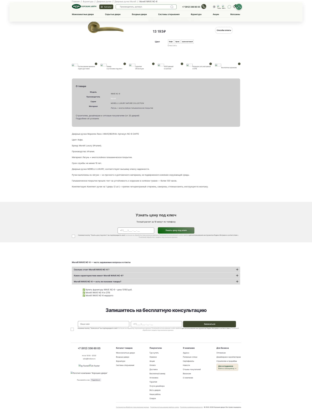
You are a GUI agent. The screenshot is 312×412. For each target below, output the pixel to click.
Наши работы (155, 394)
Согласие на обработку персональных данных (141, 235)
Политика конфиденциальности (191, 407)
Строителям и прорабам (226, 361)
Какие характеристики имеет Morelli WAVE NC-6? (98, 275)
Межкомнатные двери (83, 14)
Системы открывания (169, 14)
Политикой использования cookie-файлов (174, 235)
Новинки (153, 357)
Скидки (153, 398)
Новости (186, 365)
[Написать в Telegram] (84, 366)
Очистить (172, 45)
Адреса (186, 353)
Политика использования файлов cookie (164, 407)
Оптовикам (221, 353)
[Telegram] (219, 7)
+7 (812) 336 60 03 (191, 7)
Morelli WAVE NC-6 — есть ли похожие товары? (97, 281)
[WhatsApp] (214, 7)
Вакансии (187, 373)
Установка (154, 378)
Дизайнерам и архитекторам (228, 357)
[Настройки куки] (239, 7)
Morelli (113, 98)
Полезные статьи (190, 357)
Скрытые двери (113, 14)
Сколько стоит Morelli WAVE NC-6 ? (91, 269)
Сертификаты (188, 361)
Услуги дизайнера (157, 386)
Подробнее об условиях (87, 118)
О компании (188, 378)
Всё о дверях (155, 390)
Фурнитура (196, 14)
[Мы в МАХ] (229, 6)
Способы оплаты (224, 30)
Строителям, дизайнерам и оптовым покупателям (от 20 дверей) (107, 115)
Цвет (157, 41)
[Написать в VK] (94, 366)
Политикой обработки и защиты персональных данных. (158, 237)
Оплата (153, 365)
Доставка (154, 369)
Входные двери (139, 14)
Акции (216, 14)
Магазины (235, 14)
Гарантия (153, 382)
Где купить (154, 353)
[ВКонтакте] (224, 7)
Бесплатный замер (157, 373)
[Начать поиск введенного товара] (172, 6)
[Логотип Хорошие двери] (84, 8)
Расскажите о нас (88, 380)
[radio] (171, 41)
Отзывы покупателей (192, 369)
